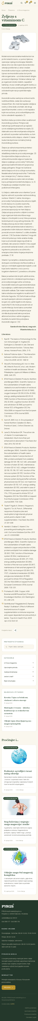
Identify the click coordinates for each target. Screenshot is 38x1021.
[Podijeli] (15, 630)
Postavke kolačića (30, 1014)
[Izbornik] (35, 3)
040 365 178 (15, 922)
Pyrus (3, 10)
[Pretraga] (21, 3)
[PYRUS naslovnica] (7, 3)
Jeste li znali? (8, 676)
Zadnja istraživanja (10, 672)
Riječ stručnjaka (9, 681)
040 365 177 (6, 922)
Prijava (8, 987)
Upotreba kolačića (30, 1011)
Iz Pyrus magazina (23, 10)
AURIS (12, 1004)
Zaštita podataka (30, 1008)
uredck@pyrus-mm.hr (9, 918)
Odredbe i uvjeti (31, 1017)
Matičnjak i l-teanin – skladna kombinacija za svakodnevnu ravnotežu (17, 710)
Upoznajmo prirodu (10, 667)
